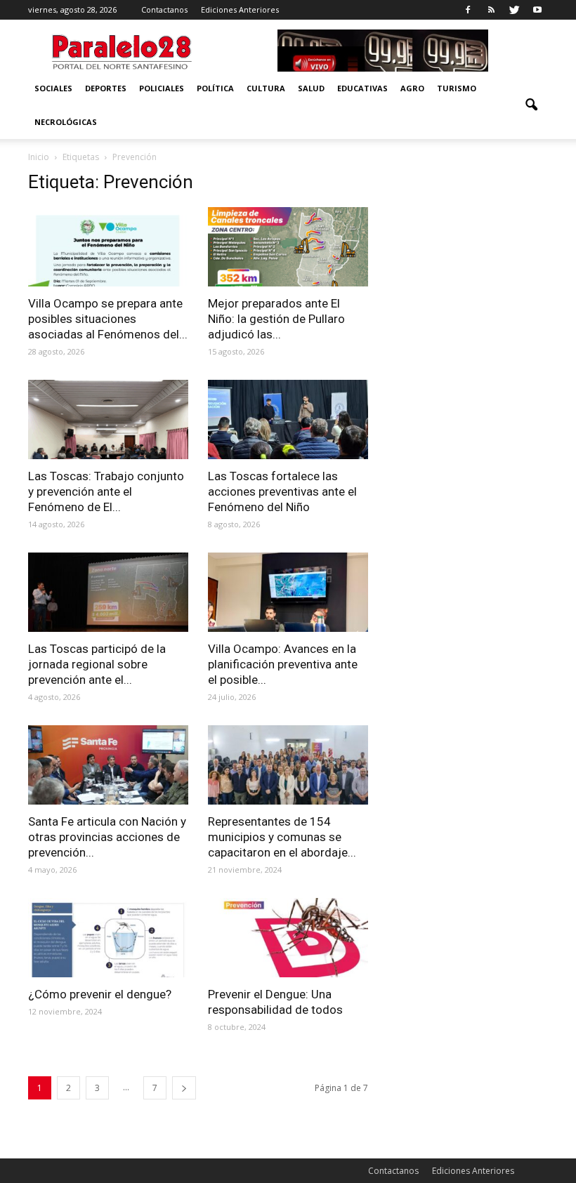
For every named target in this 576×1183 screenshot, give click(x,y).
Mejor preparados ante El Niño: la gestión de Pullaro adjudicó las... (276, 318)
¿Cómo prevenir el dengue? (99, 994)
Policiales (161, 88)
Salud (311, 88)
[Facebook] (467, 9)
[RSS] (491, 9)
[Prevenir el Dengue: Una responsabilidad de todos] (288, 937)
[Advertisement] (468, 241)
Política (215, 88)
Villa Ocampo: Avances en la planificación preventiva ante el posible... (283, 664)
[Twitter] (514, 9)
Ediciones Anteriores (240, 9)
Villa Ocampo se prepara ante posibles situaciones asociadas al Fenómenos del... (108, 318)
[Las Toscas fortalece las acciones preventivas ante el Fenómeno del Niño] (288, 419)
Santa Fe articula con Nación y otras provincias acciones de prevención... (107, 836)
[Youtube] (537, 9)
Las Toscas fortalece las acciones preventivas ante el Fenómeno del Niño (282, 491)
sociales (53, 88)
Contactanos (164, 9)
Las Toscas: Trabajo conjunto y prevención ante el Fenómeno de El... (106, 491)
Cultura (266, 88)
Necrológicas (65, 122)
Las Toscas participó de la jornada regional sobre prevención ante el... (97, 664)
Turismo (456, 88)
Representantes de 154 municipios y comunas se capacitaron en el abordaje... (282, 836)
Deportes (105, 88)
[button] (531, 105)
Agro (412, 88)
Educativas (362, 88)
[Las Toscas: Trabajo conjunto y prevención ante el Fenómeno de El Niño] (108, 419)
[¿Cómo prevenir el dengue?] (108, 937)
